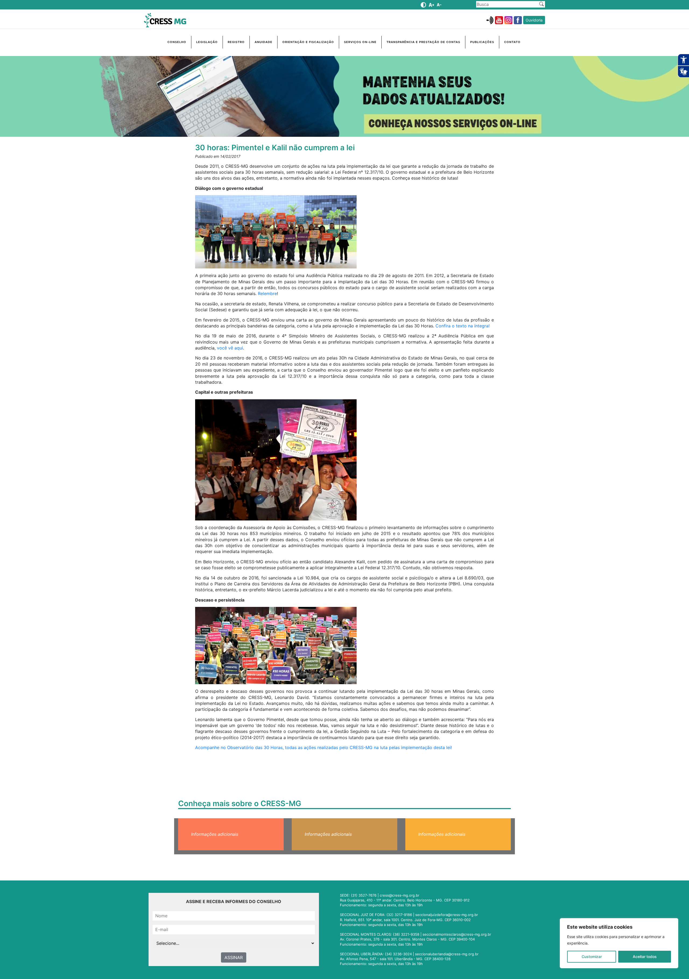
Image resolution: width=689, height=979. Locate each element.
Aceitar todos (645, 956)
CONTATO (512, 42)
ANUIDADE (263, 42)
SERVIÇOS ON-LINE (360, 42)
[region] (619, 943)
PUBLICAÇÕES (482, 42)
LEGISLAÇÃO (207, 42)
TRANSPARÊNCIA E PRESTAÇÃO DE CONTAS (423, 42)
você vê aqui (230, 348)
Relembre (267, 293)
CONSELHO (176, 42)
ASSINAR (233, 957)
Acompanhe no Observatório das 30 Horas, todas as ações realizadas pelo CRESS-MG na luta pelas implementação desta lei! (323, 747)
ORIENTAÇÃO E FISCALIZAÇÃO (308, 42)
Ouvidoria (534, 20)
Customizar (592, 956)
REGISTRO (236, 42)
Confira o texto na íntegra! (462, 325)
